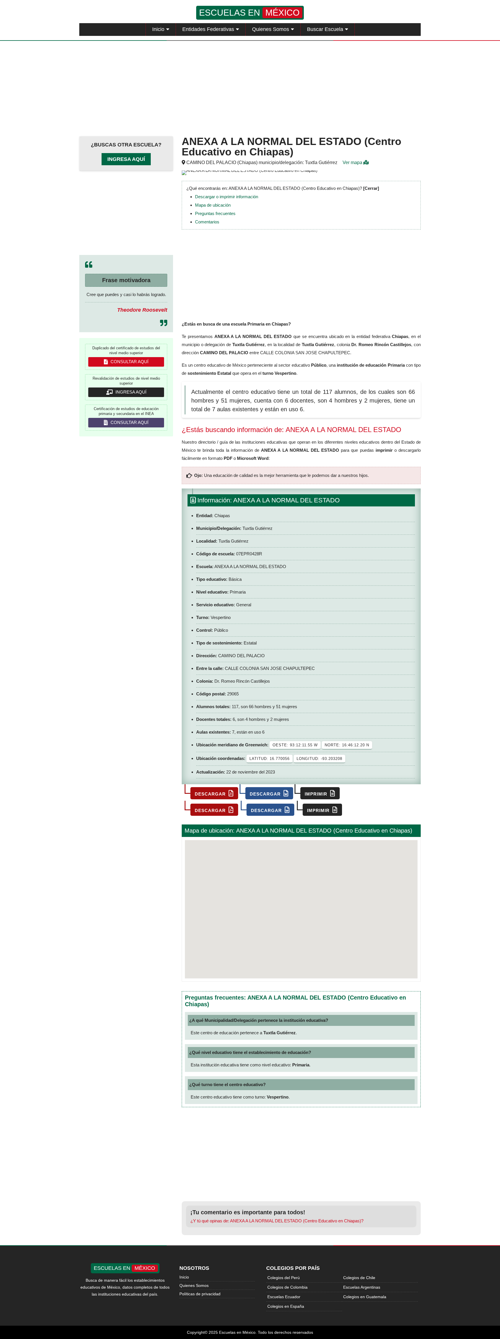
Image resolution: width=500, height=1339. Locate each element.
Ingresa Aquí (126, 159)
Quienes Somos (270, 29)
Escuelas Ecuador (283, 1296)
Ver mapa (353, 162)
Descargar (211, 793)
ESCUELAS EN (249, 12)
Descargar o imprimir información (226, 196)
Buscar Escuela (325, 29)
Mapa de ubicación (213, 205)
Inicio (158, 29)
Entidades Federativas (208, 29)
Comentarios (207, 221)
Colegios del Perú (283, 1277)
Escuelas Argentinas (361, 1287)
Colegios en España (285, 1306)
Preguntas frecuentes (215, 213)
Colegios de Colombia (287, 1287)
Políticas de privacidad (199, 1294)
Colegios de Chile (359, 1277)
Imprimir (317, 793)
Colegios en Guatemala (364, 1296)
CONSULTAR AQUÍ (128, 361)
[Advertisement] (250, 87)
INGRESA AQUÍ (130, 392)
